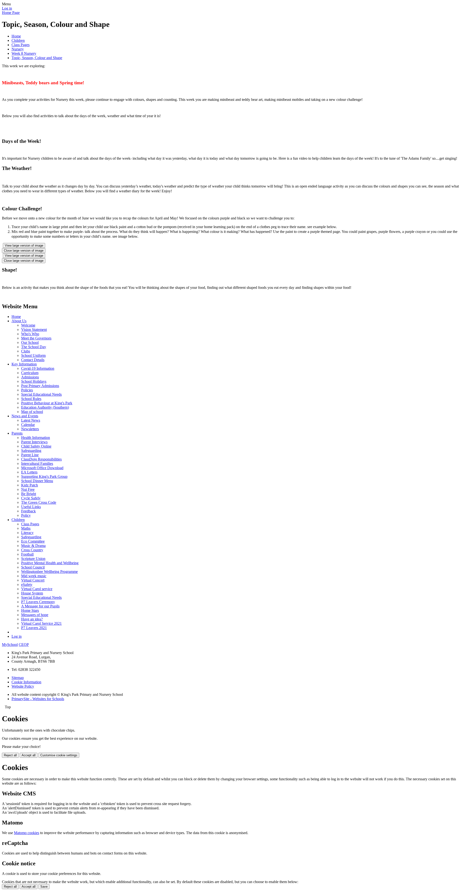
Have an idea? (32, 619)
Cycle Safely (31, 498)
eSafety (26, 584)
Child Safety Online (36, 446)
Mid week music (33, 576)
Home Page (11, 13)
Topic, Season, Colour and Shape (37, 58)
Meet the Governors (36, 338)
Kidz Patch (29, 485)
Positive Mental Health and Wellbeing (50, 563)
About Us (19, 321)
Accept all (29, 755)
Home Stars (30, 610)
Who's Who (30, 334)
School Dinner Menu (37, 481)
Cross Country (32, 550)
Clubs (25, 351)
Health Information (35, 438)
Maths (25, 528)
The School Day (33, 347)
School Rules (31, 399)
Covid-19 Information (37, 368)
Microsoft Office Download (42, 468)
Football (27, 554)
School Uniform (33, 355)
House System (32, 593)
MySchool (10, 644)
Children (18, 40)
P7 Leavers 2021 (34, 628)
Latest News (30, 420)
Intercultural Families (37, 463)
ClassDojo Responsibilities (41, 459)
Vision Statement (34, 329)
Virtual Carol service (36, 589)
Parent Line (30, 455)
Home (16, 36)
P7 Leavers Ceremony (38, 602)
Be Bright (28, 494)
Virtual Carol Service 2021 (41, 623)
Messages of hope (34, 615)
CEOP (24, 644)
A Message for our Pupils (40, 606)
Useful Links (31, 507)
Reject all (10, 755)
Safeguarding (31, 451)
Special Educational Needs (41, 394)
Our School (30, 342)
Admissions (30, 377)
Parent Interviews (34, 442)
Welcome (28, 325)
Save (44, 886)
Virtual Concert (32, 580)
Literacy (27, 533)
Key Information (24, 364)
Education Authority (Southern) (45, 407)
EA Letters (29, 472)
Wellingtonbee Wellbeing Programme (49, 572)
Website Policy (23, 686)
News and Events (25, 416)
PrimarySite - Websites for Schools (38, 699)
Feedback (28, 511)
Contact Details (32, 360)
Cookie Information (26, 682)
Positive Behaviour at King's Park (46, 403)
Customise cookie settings (58, 755)
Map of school (32, 412)
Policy (26, 515)
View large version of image (24, 245)
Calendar (28, 425)
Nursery (18, 49)
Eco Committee (33, 541)
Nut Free (28, 489)
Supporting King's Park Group (44, 476)
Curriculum (29, 373)
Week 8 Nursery (24, 53)
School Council (33, 567)
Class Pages (21, 45)
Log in (7, 8)
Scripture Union (33, 559)
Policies (27, 390)
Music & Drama (33, 546)
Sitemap (18, 678)
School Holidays (33, 381)
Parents (17, 433)
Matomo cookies (26, 833)
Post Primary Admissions (40, 386)
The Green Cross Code (38, 502)
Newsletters (30, 429)
